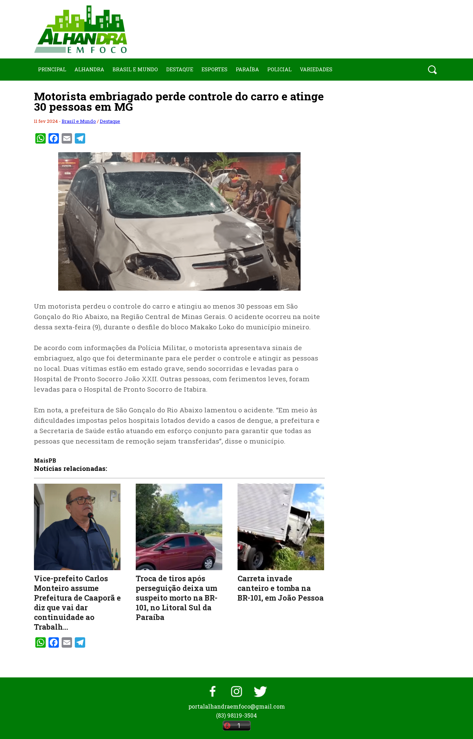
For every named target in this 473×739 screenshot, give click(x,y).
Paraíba (247, 69)
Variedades (316, 69)
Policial (279, 69)
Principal (52, 69)
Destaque (179, 69)
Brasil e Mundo (135, 69)
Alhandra (89, 69)
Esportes (214, 69)
